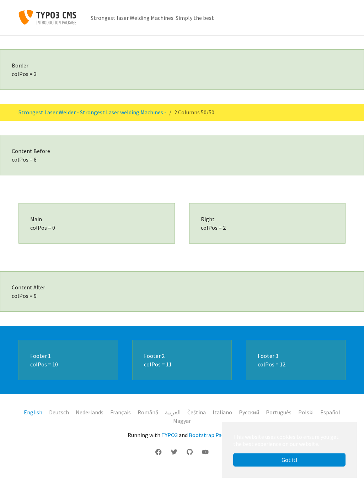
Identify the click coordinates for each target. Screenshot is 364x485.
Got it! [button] (289, 459)
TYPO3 (169, 434)
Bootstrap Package (212, 434)
